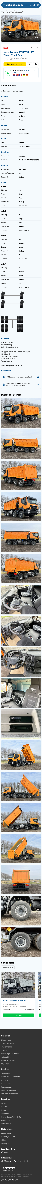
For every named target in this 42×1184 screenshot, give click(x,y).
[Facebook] (2, 1180)
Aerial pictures (6, 1133)
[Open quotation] (38, 5)
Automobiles (6, 1057)
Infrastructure (6, 1123)
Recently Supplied (8, 1136)
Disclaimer (12, 1176)
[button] (31, 5)
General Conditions (28, 1174)
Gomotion (26, 1176)
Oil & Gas (4, 1106)
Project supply (6, 1087)
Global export (6, 1080)
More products (7, 967)
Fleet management (8, 1090)
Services (5, 1069)
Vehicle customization (9, 1093)
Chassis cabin (6, 1040)
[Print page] (36, 64)
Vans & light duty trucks (10, 1053)
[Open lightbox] (21, 413)
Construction (6, 1113)
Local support (6, 1083)
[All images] (37, 39)
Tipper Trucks (25, 11)
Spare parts (5, 1073)
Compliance (4, 1176)
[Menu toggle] (4, 5)
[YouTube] (13, 1180)
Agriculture (5, 1120)
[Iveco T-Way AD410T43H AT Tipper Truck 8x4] (18, 985)
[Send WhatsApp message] (8, 73)
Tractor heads (6, 1047)
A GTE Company (16, 1174)
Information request (14, 64)
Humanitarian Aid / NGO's (11, 1117)
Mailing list (5, 1143)
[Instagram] (9, 1180)
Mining (3, 1103)
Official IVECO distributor (10, 1077)
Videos (3, 1140)
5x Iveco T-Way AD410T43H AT (14, 1000)
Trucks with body (14, 11)
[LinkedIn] (6, 1180)
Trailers (4, 1050)
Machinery (5, 1064)
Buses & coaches (8, 1060)
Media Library (7, 1129)
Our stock (4, 11)
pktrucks (14, 5)
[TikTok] (16, 1180)
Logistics (4, 1110)
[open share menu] (29, 64)
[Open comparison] (34, 5)
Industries (5, 1099)
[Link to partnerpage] (8, 1169)
